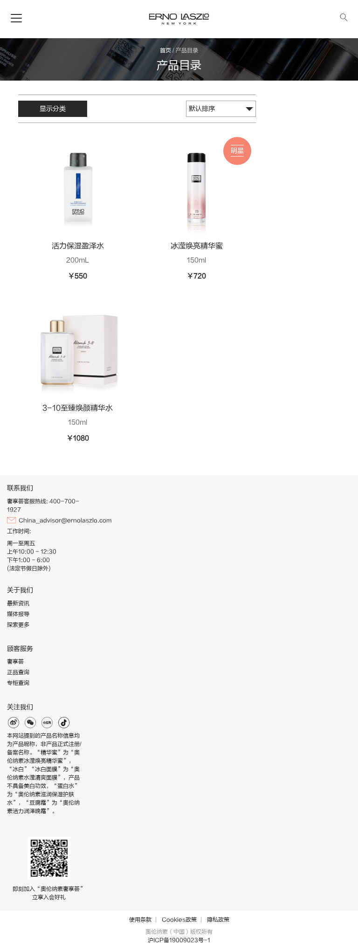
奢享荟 (15, 661)
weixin (30, 722)
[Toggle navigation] (16, 18)
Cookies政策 (179, 919)
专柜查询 (18, 683)
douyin (63, 722)
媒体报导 (18, 614)
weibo (13, 722)
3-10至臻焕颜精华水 (77, 408)
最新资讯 (18, 603)
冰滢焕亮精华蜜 (197, 246)
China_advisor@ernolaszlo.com (65, 520)
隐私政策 (218, 919)
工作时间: (19, 531)
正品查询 (18, 672)
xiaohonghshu (47, 722)
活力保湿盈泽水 (78, 246)
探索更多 (18, 624)
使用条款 (140, 919)
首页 (165, 50)
